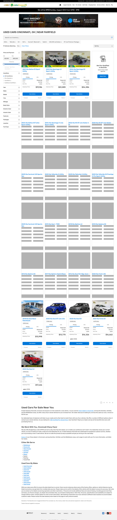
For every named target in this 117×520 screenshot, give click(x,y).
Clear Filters (25, 46)
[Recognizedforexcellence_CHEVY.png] (58, 21)
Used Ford (26, 497)
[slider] (4, 64)
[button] (32, 74)
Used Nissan (26, 506)
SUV (24, 42)
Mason (25, 482)
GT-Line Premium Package (72, 42)
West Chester (27, 476)
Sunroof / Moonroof (34, 42)
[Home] (6, 5)
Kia (18, 46)
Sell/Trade (80, 4)
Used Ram (26, 508)
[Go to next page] (113, 430)
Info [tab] (37, 77)
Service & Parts (96, 4)
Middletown (26, 473)
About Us (104, 4)
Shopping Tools (88, 4)
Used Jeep (26, 503)
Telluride (13, 42)
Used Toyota (26, 512)
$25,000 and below (55, 42)
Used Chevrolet (27, 494)
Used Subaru (27, 510)
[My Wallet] (112, 5)
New (69, 4)
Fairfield (25, 480)
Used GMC (26, 501)
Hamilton (26, 478)
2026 (6, 42)
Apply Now (103, 76)
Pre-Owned (74, 4)
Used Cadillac (27, 495)
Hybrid (45, 42)
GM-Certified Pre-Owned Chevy (59, 447)
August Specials (63, 4)
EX (19, 42)
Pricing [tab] (27, 77)
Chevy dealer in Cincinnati (86, 438)
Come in (23, 465)
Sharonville (26, 475)
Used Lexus (26, 505)
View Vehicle (32, 94)
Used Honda (26, 499)
